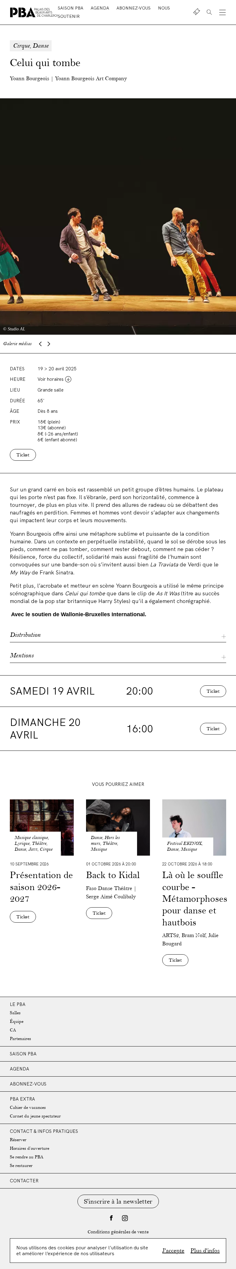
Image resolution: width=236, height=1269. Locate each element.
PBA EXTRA (22, 1099)
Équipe (16, 1021)
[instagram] (124, 1218)
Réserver (18, 1139)
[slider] (118, 217)
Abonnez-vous (134, 8)
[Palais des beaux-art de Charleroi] (34, 12)
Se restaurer (21, 1165)
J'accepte (173, 1250)
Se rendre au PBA (26, 1157)
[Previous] (40, 344)
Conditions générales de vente (118, 1232)
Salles (15, 1012)
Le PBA (18, 1004)
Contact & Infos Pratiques (44, 1131)
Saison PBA (71, 8)
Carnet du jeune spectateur (35, 1116)
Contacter (24, 1181)
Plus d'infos (205, 1250)
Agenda (100, 8)
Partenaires (20, 1038)
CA (13, 1030)
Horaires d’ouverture (29, 1148)
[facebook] (111, 1218)
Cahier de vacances (28, 1107)
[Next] (49, 344)
